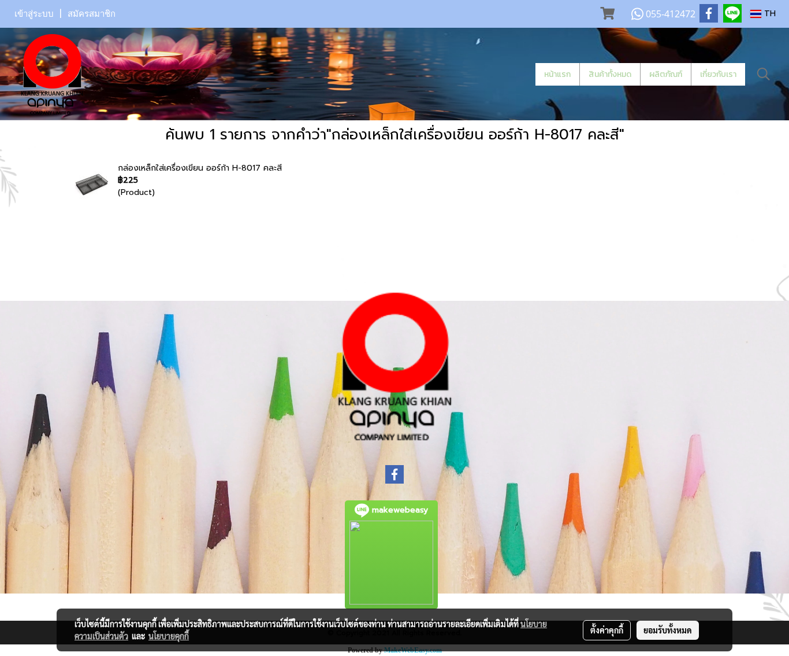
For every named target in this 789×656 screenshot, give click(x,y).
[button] (763, 74)
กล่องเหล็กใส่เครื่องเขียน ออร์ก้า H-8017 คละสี (200, 168)
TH (768, 14)
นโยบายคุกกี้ (168, 636)
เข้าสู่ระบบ (34, 14)
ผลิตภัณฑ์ (665, 74)
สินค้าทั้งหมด (610, 74)
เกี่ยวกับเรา (718, 74)
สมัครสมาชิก (92, 14)
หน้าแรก (557, 74)
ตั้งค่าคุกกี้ (606, 630)
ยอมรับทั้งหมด (667, 630)
